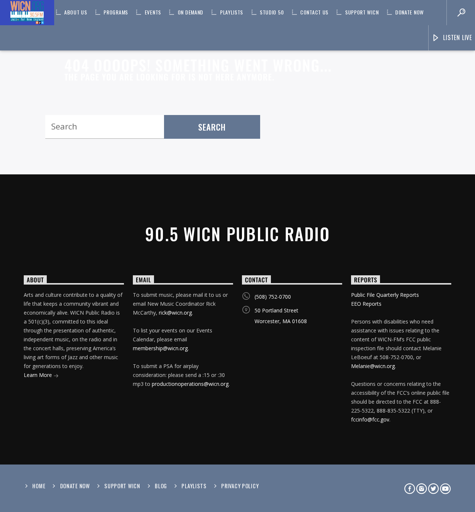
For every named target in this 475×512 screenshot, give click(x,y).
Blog (161, 486)
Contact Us (314, 12)
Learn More (38, 374)
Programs (116, 12)
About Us (75, 12)
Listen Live (456, 37)
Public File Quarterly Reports (385, 294)
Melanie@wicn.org (373, 366)
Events (153, 12)
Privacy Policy (240, 486)
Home (38, 486)
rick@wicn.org (175, 312)
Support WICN (362, 12)
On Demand (190, 12)
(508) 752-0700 (273, 296)
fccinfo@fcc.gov (370, 419)
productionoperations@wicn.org (190, 383)
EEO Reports (366, 303)
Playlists (231, 12)
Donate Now (409, 12)
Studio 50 (272, 12)
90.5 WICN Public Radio (237, 233)
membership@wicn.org (160, 348)
